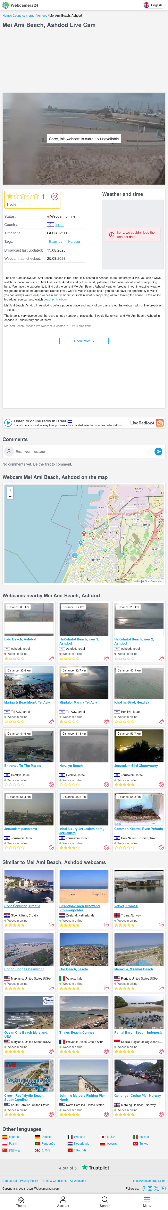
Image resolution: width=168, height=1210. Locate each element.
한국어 (46, 1150)
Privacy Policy (29, 1181)
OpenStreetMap (153, 581)
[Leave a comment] (158, 451)
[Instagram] (150, 1188)
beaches (49, 299)
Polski (13, 1143)
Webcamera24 (24, 5)
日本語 (111, 1137)
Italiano (144, 1137)
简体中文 (14, 1150)
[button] (80, 543)
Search (105, 1205)
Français (79, 1137)
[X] (156, 1188)
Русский (112, 1143)
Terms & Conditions (54, 1181)
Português (48, 1143)
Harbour (61, 299)
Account (63, 1205)
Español (14, 1137)
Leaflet (137, 581)
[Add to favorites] (54, 196)
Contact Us (9, 1181)
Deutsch (47, 1137)
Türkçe (144, 1143)
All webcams (78, 1181)
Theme (21, 1205)
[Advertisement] (84, 60)
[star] (9, 196)
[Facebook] (143, 1188)
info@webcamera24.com (149, 1181)
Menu (147, 1205)
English (156, 5)
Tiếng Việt (80, 1150)
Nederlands (81, 1143)
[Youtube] (163, 1188)
